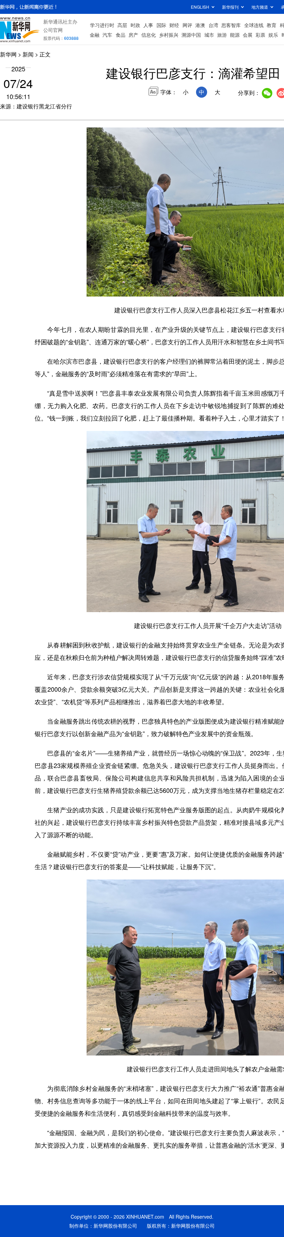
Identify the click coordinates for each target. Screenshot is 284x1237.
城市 (209, 34)
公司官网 (53, 29)
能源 (235, 34)
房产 (133, 34)
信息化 (148, 34)
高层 (122, 24)
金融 (94, 34)
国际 (161, 24)
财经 (174, 24)
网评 (187, 24)
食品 (120, 34)
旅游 (222, 34)
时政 (135, 24)
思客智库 (231, 24)
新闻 (28, 54)
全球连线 (254, 24)
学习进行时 (102, 24)
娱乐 (273, 34)
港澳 (200, 24)
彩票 (260, 34)
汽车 (107, 34)
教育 (271, 24)
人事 (148, 24)
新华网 (8, 54)
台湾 (213, 24)
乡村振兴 (168, 34)
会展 (247, 34)
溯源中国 (191, 34)
